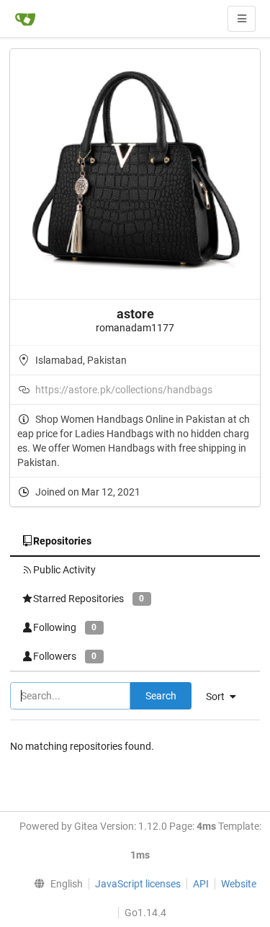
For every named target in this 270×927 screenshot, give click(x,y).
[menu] (54, 883)
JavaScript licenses (138, 884)
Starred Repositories (88, 598)
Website (238, 884)
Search (160, 696)
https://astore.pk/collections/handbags (123, 389)
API (201, 884)
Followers (64, 656)
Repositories (62, 541)
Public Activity (64, 570)
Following (64, 627)
